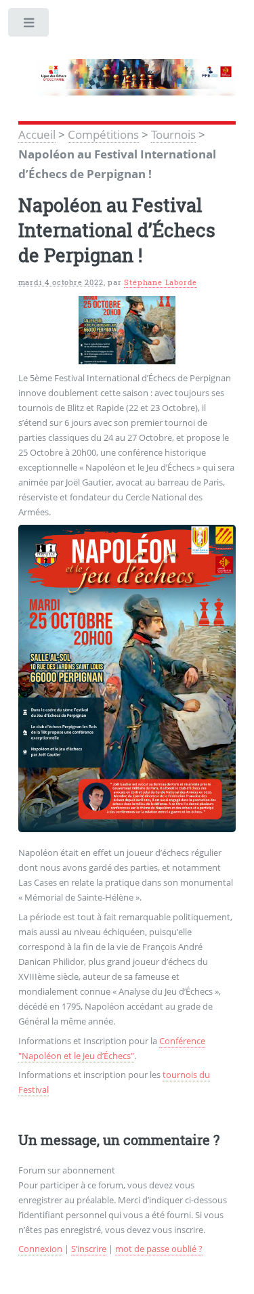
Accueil (37, 134)
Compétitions (103, 134)
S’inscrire (88, 1249)
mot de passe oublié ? (159, 1249)
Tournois (173, 134)
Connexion (40, 1249)
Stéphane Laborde (160, 282)
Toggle (29, 25)
